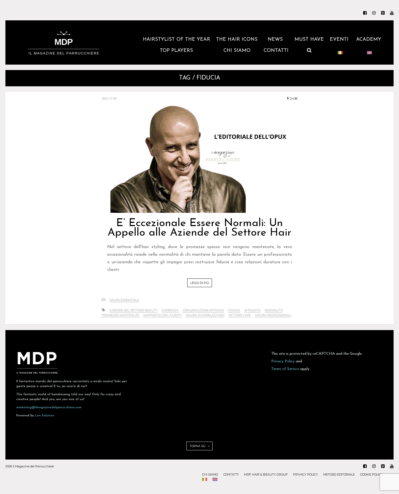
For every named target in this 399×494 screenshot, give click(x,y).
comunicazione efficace (203, 310)
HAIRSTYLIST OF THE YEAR (176, 39)
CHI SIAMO (237, 50)
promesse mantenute (120, 315)
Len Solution (44, 415)
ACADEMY (369, 39)
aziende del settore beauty (133, 310)
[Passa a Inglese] (369, 53)
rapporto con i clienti (162, 315)
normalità (274, 310)
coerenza (170, 310)
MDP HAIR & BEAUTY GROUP (266, 474)
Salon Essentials (124, 300)
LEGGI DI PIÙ (199, 283)
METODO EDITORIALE (339, 474)
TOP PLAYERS (176, 50)
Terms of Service (285, 369)
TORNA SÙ (197, 446)
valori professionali (273, 315)
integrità (252, 310)
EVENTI (340, 39)
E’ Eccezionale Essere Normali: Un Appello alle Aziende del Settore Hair (199, 228)
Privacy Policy (283, 361)
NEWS (276, 39)
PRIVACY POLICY (305, 474)
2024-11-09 (109, 98)
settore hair (240, 315)
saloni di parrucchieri (205, 315)
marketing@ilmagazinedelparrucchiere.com (48, 407)
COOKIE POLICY (371, 474)
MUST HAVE (309, 39)
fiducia (234, 310)
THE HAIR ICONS (237, 39)
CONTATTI (276, 50)
